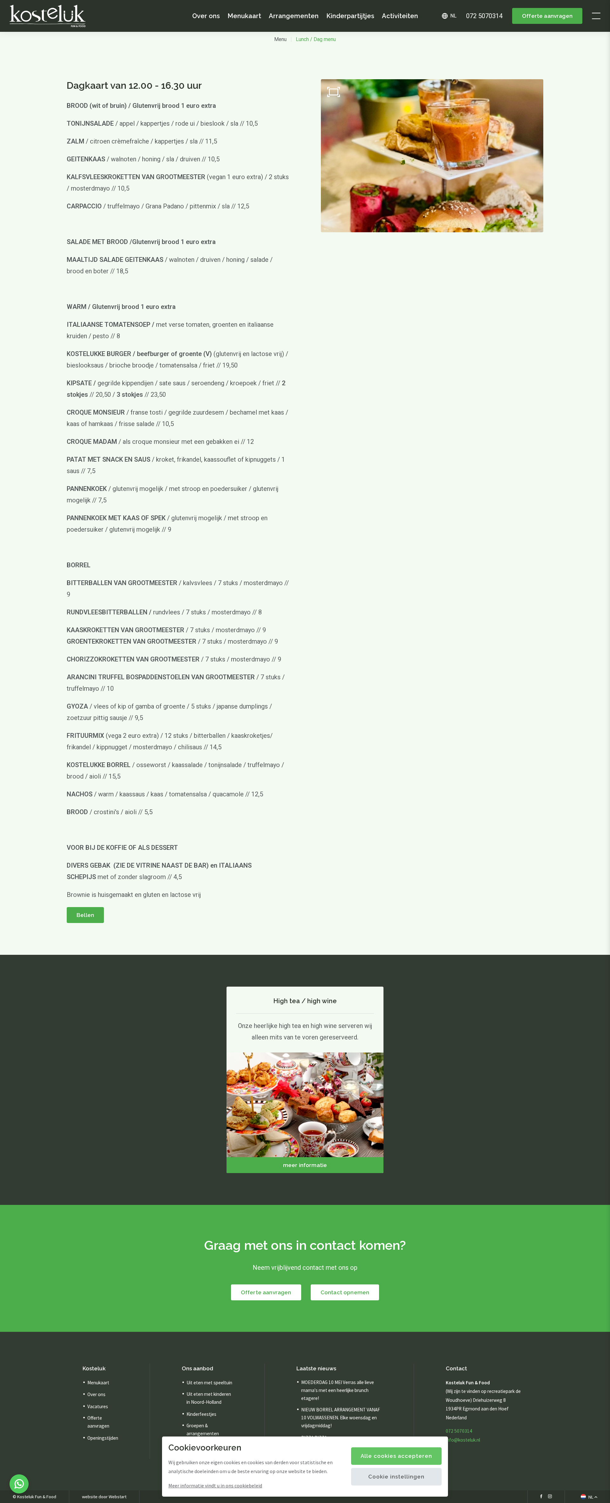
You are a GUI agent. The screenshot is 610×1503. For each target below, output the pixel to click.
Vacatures (97, 1406)
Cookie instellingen (396, 1476)
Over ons (206, 16)
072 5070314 (459, 1431)
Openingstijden (102, 1438)
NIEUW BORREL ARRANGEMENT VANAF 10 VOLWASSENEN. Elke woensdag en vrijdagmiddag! (340, 1418)
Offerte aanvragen (547, 16)
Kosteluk (94, 1368)
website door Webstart (104, 1497)
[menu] (596, 16)
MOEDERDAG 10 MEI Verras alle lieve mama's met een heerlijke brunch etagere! (337, 1390)
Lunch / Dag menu (316, 39)
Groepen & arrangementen (202, 1430)
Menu (280, 39)
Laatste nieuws (316, 1368)
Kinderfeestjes (201, 1414)
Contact (456, 1368)
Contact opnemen (345, 1292)
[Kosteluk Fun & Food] (47, 16)
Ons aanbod (197, 1368)
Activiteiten (400, 16)
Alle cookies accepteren (396, 1456)
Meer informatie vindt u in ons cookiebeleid (215, 1485)
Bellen (85, 915)
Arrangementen (294, 16)
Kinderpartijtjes (350, 16)
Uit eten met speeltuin (209, 1383)
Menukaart (244, 16)
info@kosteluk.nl (463, 1440)
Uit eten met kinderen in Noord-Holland (208, 1398)
